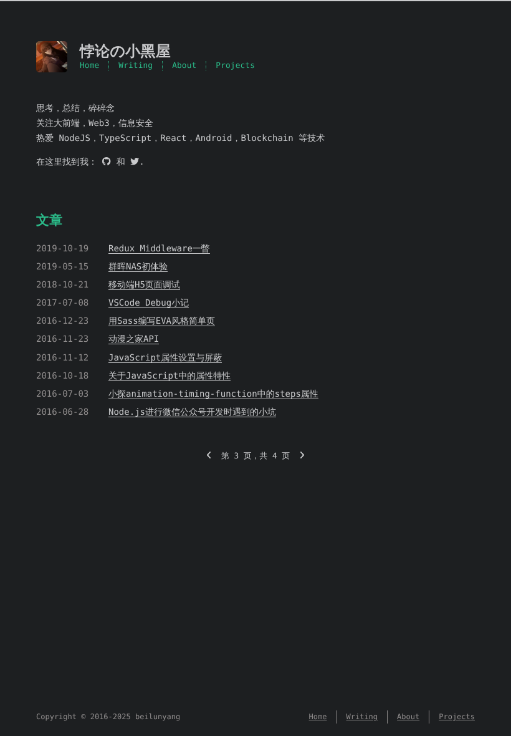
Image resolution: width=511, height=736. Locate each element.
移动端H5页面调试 (144, 285)
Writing (135, 65)
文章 (49, 220)
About (184, 65)
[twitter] (134, 162)
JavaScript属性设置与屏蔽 (165, 358)
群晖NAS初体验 (138, 267)
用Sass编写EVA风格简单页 (161, 321)
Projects (235, 65)
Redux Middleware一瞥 (159, 249)
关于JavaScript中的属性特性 (169, 376)
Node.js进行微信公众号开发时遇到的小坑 (192, 412)
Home (89, 65)
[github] (106, 162)
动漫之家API (133, 339)
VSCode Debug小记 (148, 303)
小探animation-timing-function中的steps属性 (213, 394)
